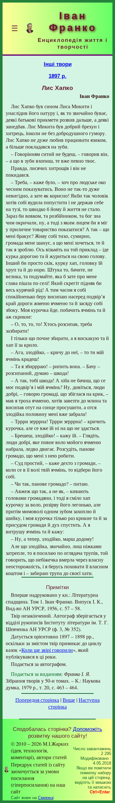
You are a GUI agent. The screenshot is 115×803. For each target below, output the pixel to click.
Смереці (46, 797)
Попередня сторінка (37, 699)
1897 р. (57, 76)
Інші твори (58, 64)
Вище (69, 699)
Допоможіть (87, 729)
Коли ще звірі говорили (47, 649)
